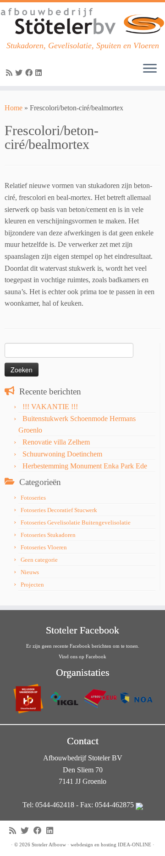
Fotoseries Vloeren (44, 547)
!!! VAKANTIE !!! (50, 407)
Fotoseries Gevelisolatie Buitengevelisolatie (76, 522)
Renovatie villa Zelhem (56, 442)
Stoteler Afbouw (49, 844)
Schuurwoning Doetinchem (62, 454)
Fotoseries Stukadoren (48, 534)
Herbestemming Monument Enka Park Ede (84, 466)
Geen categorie (39, 559)
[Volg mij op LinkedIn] (39, 73)
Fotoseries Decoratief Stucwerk (59, 510)
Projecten (32, 584)
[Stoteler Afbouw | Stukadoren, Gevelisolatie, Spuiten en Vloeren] (82, 21)
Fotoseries (33, 497)
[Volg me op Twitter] (20, 73)
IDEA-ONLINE (134, 844)
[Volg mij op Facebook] (30, 73)
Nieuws (30, 572)
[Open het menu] (150, 69)
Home (13, 108)
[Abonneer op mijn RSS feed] (10, 73)
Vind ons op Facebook (82, 656)
